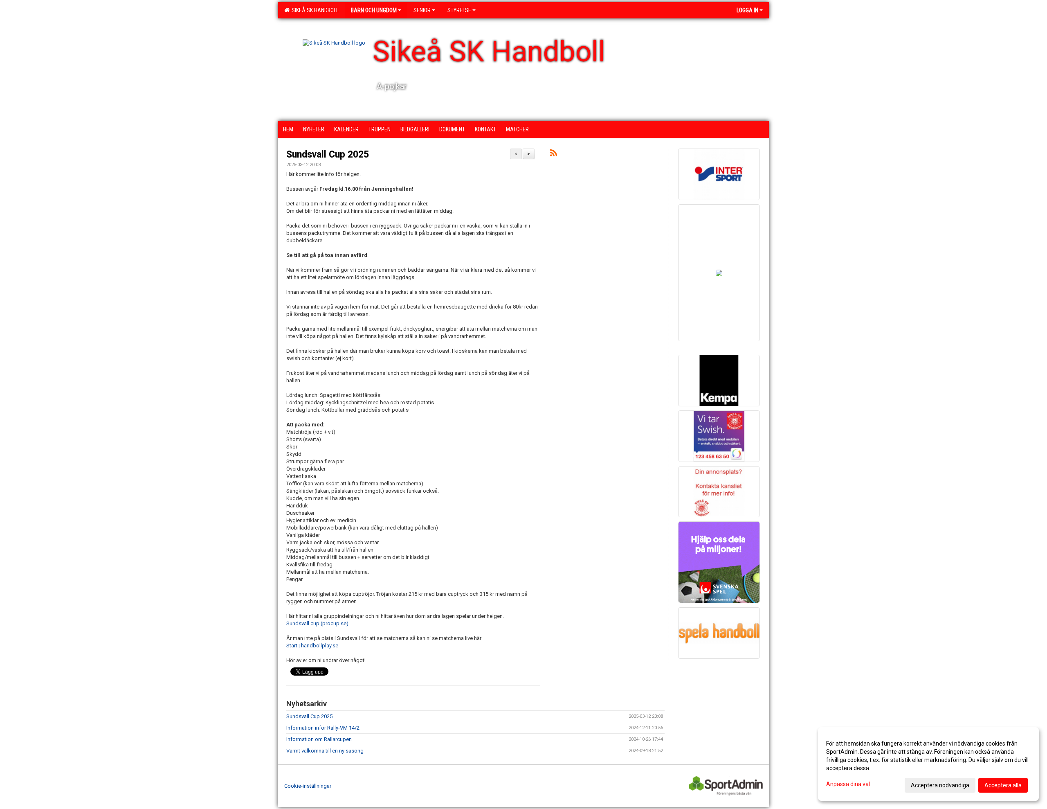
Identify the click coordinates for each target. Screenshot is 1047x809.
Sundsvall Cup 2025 (327, 154)
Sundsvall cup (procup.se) (317, 623)
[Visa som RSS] (553, 154)
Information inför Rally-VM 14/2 (322, 728)
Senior (422, 10)
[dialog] (928, 764)
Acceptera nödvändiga (940, 785)
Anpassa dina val (848, 784)
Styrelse (459, 10)
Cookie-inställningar (307, 786)
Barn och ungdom (374, 10)
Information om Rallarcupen (319, 739)
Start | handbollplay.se (312, 645)
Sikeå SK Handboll (314, 10)
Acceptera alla (1003, 785)
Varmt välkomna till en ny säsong (325, 751)
